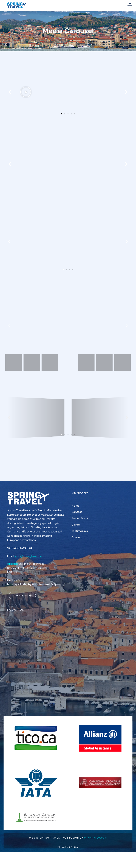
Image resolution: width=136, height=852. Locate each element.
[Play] (25, 92)
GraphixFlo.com (95, 838)
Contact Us (20, 595)
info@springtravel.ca (28, 556)
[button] (129, 5)
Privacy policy (68, 847)
